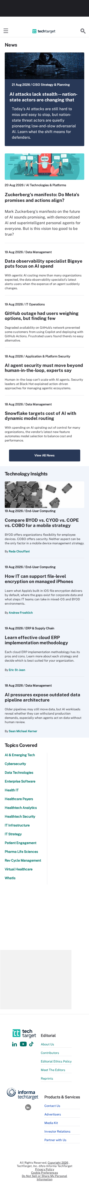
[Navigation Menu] (6, 31)
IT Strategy (13, 834)
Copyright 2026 (58, 1162)
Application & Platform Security (47, 356)
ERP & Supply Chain (39, 628)
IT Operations (35, 304)
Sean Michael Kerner (23, 731)
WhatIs (10, 878)
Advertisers (52, 1114)
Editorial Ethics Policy (56, 1061)
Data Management (38, 252)
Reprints (47, 1078)
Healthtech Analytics (21, 808)
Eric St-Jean (17, 670)
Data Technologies (19, 772)
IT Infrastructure (17, 825)
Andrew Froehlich (21, 612)
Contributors (50, 1053)
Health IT (12, 790)
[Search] (83, 31)
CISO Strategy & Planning (51, 84)
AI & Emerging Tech (20, 755)
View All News (44, 455)
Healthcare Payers (19, 799)
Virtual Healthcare (19, 869)
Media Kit (51, 1123)
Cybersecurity (15, 764)
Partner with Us (55, 1140)
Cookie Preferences (44, 1172)
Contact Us (52, 1106)
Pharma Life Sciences (21, 852)
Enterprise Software (20, 781)
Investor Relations (57, 1131)
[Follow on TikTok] (31, 1044)
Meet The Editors (53, 1070)
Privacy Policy (44, 1169)
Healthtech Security (20, 816)
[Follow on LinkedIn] (14, 1044)
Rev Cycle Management (23, 860)
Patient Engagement (20, 843)
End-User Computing (40, 511)
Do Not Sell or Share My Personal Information (44, 1177)
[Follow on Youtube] (24, 1044)
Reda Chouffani (19, 551)
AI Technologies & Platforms (46, 185)
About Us (47, 1044)
